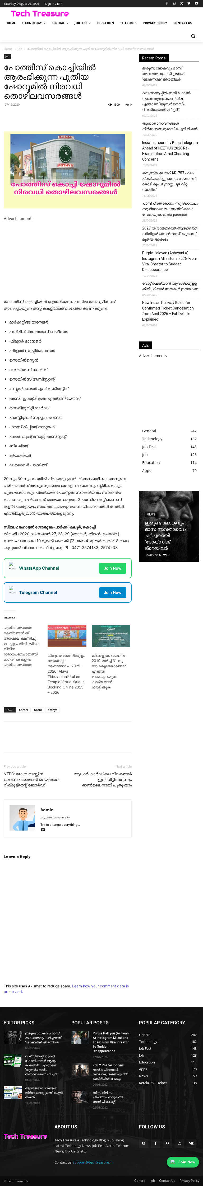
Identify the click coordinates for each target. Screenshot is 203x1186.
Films (151, 514)
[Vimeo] (189, 4)
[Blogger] (143, 1143)
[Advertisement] (68, 259)
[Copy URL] (89, 116)
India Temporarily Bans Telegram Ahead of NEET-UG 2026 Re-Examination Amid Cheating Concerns (170, 150)
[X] (182, 4)
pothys (52, 710)
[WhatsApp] (64, 116)
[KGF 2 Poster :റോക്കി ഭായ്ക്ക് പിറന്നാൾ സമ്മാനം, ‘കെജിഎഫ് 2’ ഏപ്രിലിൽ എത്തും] (80, 1069)
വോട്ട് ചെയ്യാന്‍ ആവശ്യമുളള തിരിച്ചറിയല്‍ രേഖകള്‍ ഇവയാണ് (170, 286)
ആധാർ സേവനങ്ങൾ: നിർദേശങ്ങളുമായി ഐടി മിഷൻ (169, 126)
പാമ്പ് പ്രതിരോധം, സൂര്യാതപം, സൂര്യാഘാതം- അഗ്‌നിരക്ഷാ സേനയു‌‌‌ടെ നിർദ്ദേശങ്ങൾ (170, 209)
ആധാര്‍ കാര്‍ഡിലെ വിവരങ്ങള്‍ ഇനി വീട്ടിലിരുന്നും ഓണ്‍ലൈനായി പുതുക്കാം (103, 779)
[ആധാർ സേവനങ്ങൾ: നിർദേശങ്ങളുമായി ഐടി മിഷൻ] (13, 1092)
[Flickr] (167, 1143)
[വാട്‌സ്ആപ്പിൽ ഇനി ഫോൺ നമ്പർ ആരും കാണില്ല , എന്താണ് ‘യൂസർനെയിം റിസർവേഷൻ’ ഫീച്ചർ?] (13, 1060)
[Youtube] (196, 4)
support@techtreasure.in (93, 1162)
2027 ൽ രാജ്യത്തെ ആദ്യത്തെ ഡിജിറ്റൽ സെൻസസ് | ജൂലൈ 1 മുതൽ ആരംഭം (170, 233)
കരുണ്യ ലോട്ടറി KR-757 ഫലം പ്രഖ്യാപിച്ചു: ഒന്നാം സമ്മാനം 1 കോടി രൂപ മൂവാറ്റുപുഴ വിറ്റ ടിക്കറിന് (169, 181)
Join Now (113, 568)
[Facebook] (167, 4)
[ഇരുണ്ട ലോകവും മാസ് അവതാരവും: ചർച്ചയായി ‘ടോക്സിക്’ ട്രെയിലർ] (13, 1037)
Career (23, 710)
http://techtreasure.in (55, 817)
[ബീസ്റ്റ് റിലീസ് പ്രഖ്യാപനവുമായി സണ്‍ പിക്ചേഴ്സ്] (80, 1097)
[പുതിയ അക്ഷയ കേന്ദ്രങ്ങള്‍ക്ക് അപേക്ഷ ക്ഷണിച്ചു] (26, 646)
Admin (47, 809)
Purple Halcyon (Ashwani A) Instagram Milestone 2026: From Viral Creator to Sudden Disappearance (169, 261)
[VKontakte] (191, 1143)
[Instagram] (174, 4)
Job (20, 48)
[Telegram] (76, 116)
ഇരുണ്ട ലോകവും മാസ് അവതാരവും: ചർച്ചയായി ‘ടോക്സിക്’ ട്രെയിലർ (163, 73)
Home (8, 48)
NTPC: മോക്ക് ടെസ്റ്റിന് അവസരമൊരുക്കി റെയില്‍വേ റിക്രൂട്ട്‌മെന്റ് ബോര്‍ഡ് (31, 779)
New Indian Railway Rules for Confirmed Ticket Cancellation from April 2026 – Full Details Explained (168, 311)
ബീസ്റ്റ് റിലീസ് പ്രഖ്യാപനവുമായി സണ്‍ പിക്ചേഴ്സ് (108, 1097)
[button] (193, 36)
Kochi (38, 710)
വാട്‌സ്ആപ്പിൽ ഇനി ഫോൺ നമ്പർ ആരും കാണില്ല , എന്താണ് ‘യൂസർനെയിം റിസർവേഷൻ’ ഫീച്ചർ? (166, 101)
